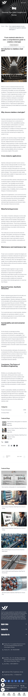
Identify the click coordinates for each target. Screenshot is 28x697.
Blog (7, 26)
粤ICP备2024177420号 (24, 687)
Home (2, 26)
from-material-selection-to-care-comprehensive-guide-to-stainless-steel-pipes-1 (17, 28)
